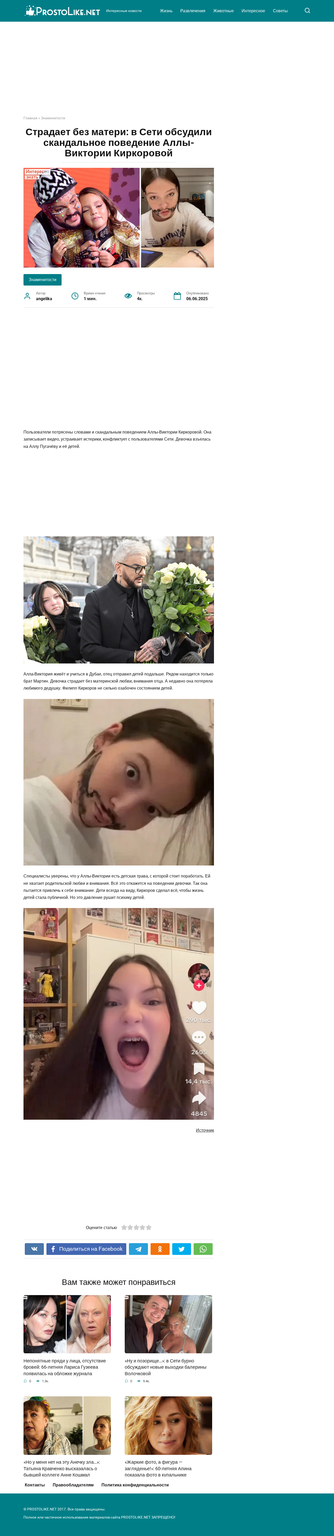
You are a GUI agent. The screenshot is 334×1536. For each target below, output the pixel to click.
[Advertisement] (167, 72)
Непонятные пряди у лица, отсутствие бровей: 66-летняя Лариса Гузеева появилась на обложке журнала (64, 1367)
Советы (280, 10)
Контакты (35, 1484)
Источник (205, 1130)
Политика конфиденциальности (135, 1484)
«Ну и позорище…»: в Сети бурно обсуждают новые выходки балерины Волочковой (165, 1367)
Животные (223, 10)
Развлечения (192, 10)
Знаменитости (53, 118)
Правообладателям (73, 1484)
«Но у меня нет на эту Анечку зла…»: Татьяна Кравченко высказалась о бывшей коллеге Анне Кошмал (61, 1469)
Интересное (253, 10)
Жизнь (166, 10)
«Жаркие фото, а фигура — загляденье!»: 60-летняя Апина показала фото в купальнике (158, 1469)
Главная (30, 118)
